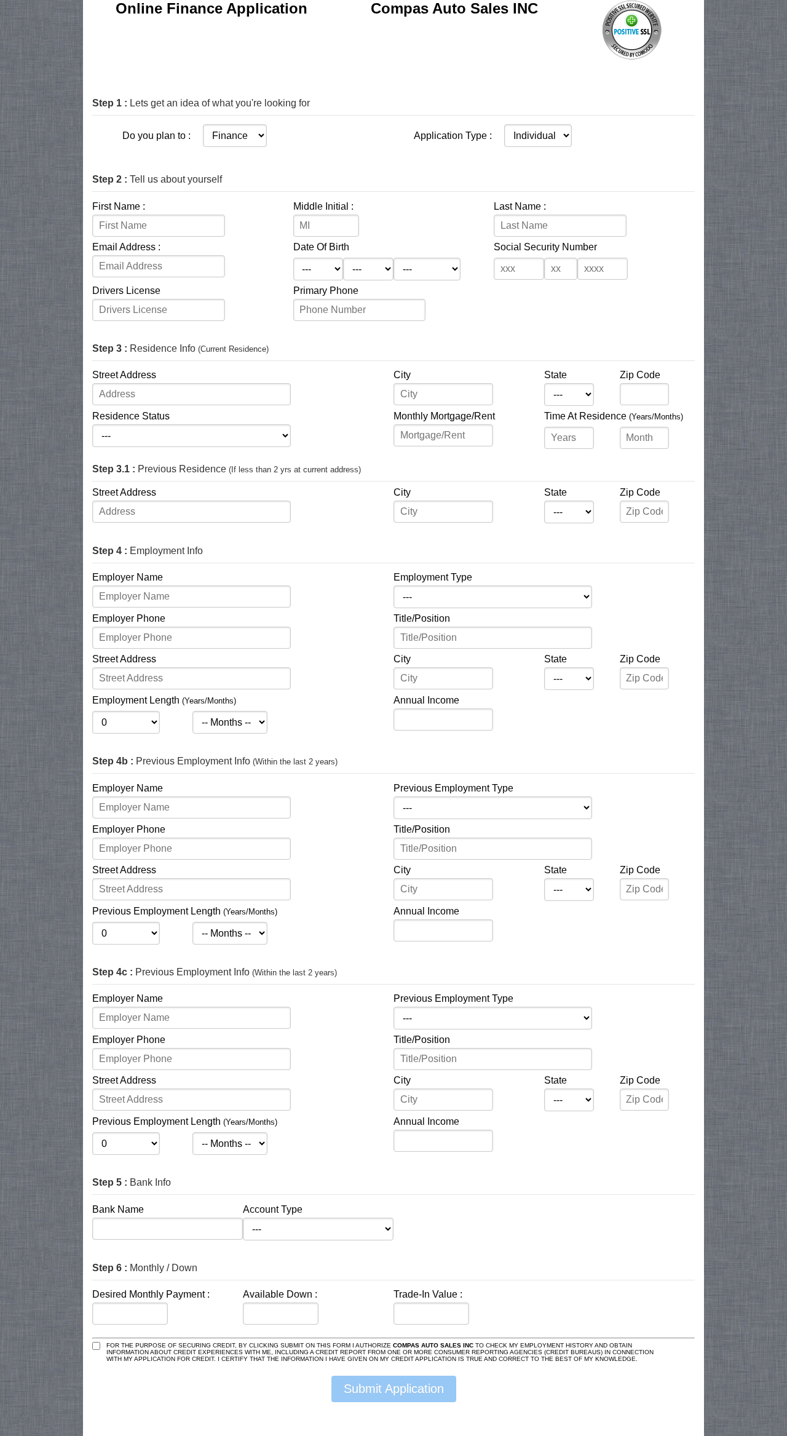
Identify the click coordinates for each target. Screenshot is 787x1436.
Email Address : (126, 247)
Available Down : (280, 1294)
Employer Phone (128, 618)
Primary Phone (325, 290)
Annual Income (426, 700)
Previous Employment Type (453, 788)
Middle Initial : (323, 206)
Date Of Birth (321, 247)
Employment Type (433, 577)
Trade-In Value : (428, 1294)
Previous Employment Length (184, 911)
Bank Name (118, 1209)
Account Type (273, 1209)
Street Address (124, 375)
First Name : (118, 206)
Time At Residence (613, 416)
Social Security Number (545, 247)
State (555, 375)
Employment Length (164, 700)
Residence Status (131, 416)
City (402, 375)
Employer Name (127, 577)
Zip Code (640, 375)
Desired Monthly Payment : (151, 1294)
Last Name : (520, 206)
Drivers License (126, 290)
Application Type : (453, 135)
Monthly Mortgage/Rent (444, 416)
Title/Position (422, 618)
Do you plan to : (156, 135)
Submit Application (394, 1388)
